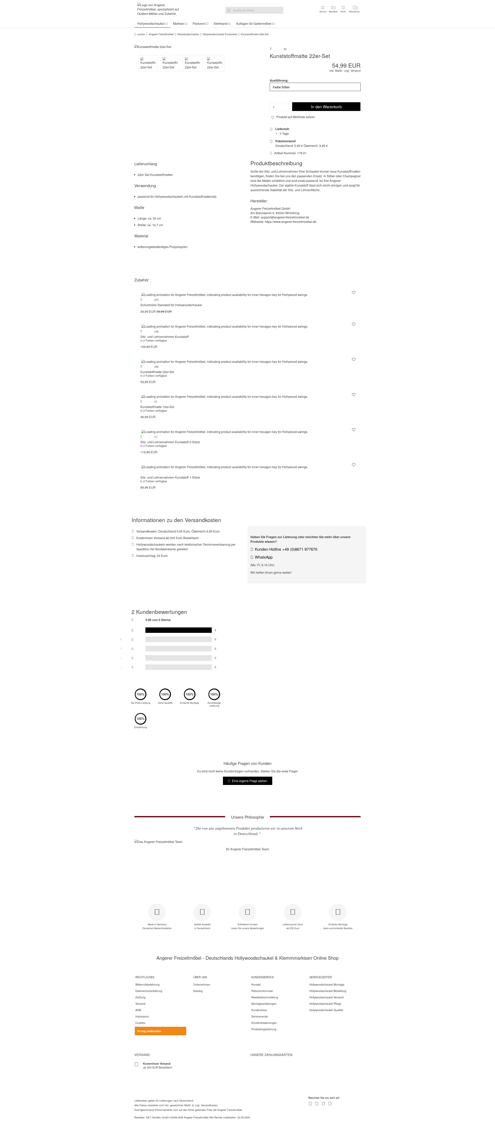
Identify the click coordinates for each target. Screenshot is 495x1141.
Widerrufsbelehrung (147, 984)
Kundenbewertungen (264, 1023)
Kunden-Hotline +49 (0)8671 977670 (286, 549)
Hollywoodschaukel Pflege (325, 1004)
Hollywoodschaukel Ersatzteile (220, 34)
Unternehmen (201, 984)
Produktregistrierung (263, 1029)
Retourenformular (262, 991)
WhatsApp (264, 557)
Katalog (198, 991)
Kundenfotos (259, 1010)
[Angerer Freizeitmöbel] (160, 10)
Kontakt (256, 984)
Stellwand (220, 23)
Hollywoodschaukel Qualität (326, 1010)
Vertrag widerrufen (149, 1031)
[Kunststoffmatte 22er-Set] (189, 47)
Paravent (199, 23)
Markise (178, 23)
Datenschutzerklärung (148, 991)
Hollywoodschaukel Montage (326, 984)
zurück (141, 34)
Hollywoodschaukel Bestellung (327, 991)
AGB (138, 1010)
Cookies (140, 1023)
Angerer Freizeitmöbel (161, 34)
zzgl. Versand (352, 70)
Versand (140, 1004)
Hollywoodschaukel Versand (326, 997)
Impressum (142, 1016)
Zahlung (140, 997)
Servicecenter (259, 1016)
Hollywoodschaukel (150, 23)
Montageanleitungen (264, 1004)
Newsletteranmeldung (264, 997)
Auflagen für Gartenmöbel (253, 23)
